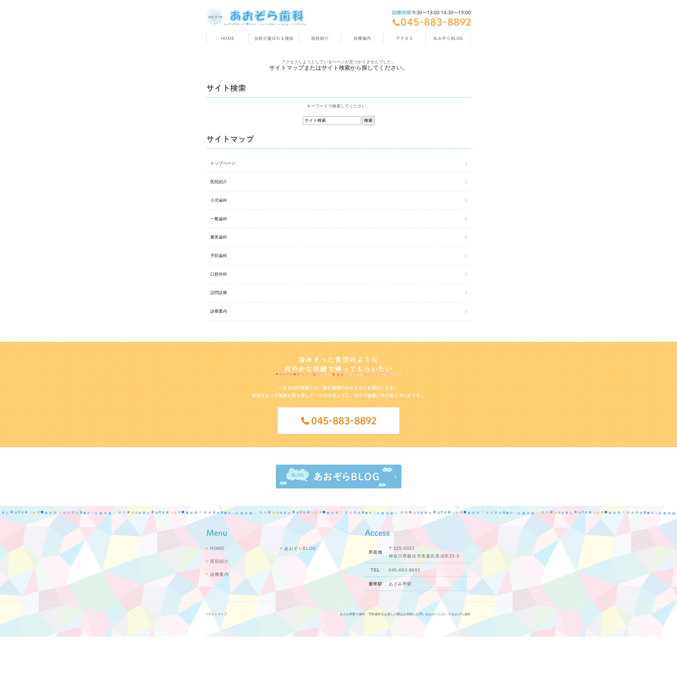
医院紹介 (218, 181)
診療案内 (362, 38)
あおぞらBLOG (448, 38)
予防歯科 (218, 255)
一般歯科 (218, 219)
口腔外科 (218, 274)
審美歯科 (218, 237)
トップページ (223, 163)
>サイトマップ (216, 614)
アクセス (404, 38)
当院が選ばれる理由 (274, 38)
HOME (228, 38)
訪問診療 (218, 292)
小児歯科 (218, 200)
